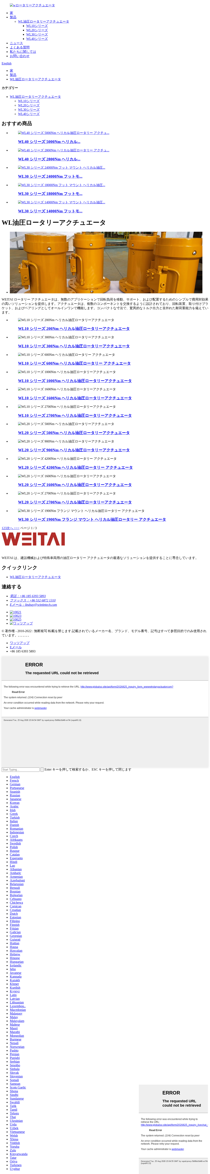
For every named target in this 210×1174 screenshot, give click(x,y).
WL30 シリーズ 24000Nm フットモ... (50, 176)
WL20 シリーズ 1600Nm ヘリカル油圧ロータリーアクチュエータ (75, 485)
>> (17, 528)
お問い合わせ (20, 56)
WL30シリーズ (37, 34)
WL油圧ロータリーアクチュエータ (43, 21)
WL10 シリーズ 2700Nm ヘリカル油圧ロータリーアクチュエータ (75, 415)
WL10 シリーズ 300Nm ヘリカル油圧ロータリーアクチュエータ (74, 346)
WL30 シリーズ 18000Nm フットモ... (50, 193)
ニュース (16, 43)
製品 (13, 17)
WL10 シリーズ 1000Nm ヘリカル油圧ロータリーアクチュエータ (75, 381)
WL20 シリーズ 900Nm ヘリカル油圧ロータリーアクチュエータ (74, 450)
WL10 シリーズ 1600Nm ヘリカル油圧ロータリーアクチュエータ (75, 398)
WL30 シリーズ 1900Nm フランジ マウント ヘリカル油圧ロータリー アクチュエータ (92, 519)
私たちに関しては (23, 51)
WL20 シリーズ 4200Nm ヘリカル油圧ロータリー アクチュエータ (75, 467)
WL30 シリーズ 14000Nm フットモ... (50, 211)
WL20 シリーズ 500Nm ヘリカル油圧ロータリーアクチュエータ (74, 433)
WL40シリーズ (37, 38)
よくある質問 (20, 47)
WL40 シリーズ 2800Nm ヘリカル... (49, 159)
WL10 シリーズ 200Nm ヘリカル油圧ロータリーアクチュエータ (74, 328)
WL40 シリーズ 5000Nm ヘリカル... (49, 141)
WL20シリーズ (37, 30)
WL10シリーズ (37, 26)
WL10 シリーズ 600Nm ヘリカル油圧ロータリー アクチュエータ (74, 363)
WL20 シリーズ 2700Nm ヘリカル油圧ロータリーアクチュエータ (75, 502)
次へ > (11, 528)
